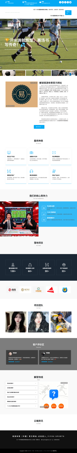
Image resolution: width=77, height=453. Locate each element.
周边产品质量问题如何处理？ (13, 392)
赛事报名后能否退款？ (12, 401)
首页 (34, 9)
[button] (75, 44)
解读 (42, 9)
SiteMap (38, 442)
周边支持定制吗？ (11, 397)
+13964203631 (10, 3)
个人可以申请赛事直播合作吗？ (14, 406)
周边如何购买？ (10, 383)
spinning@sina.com (46, 3)
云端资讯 (56, 9)
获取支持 (68, 12)
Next (70, 289)
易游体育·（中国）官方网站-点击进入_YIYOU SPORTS (38, 450)
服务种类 (61, 9)
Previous (6, 289)
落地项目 (51, 9)
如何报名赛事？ (10, 387)
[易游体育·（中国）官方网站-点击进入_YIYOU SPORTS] (13, 12)
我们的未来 (38, 126)
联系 (57, 15)
